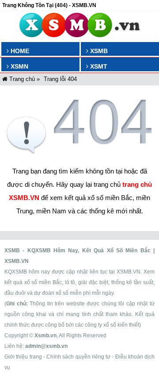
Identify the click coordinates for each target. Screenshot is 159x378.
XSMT (97, 66)
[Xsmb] (79, 26)
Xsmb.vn (45, 335)
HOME (19, 50)
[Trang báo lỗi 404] (79, 151)
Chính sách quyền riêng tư (78, 357)
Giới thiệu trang (23, 357)
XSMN (18, 66)
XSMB (98, 50)
